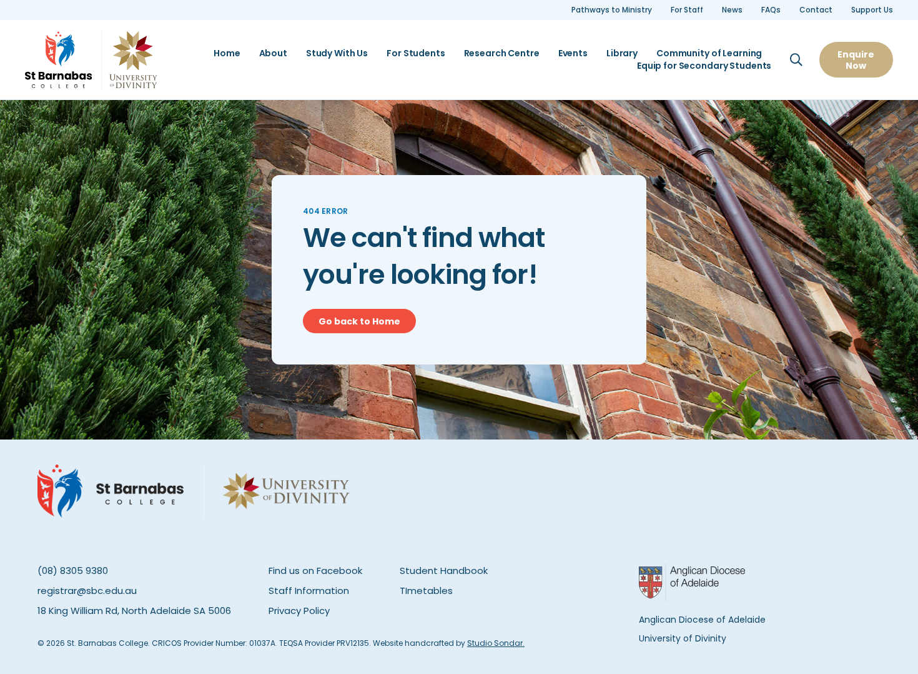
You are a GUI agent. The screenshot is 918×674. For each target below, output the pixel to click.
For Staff (687, 10)
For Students (416, 53)
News (732, 10)
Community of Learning (709, 53)
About (273, 53)
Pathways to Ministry (611, 10)
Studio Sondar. (496, 643)
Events (573, 53)
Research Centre (502, 53)
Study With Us (337, 53)
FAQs (771, 10)
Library (622, 53)
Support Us (872, 10)
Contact (815, 10)
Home (227, 53)
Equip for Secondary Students (704, 66)
